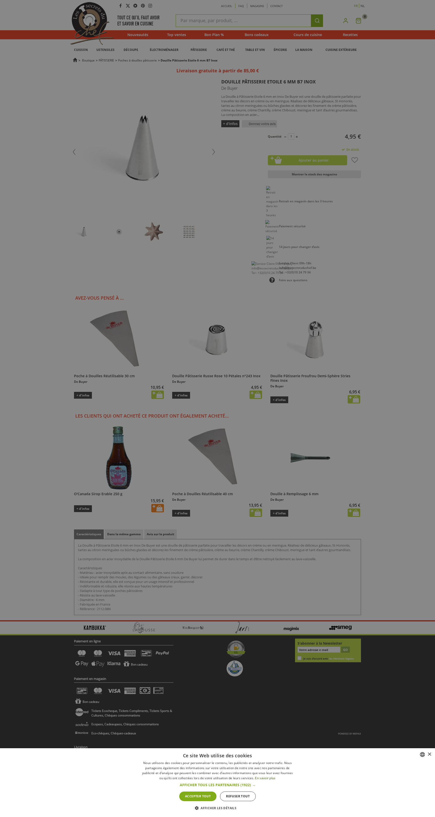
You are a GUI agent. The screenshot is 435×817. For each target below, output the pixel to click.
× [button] (429, 754)
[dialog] (217, 782)
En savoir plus (265, 778)
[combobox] (422, 754)
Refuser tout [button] (238, 796)
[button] (218, 785)
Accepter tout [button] (198, 796)
